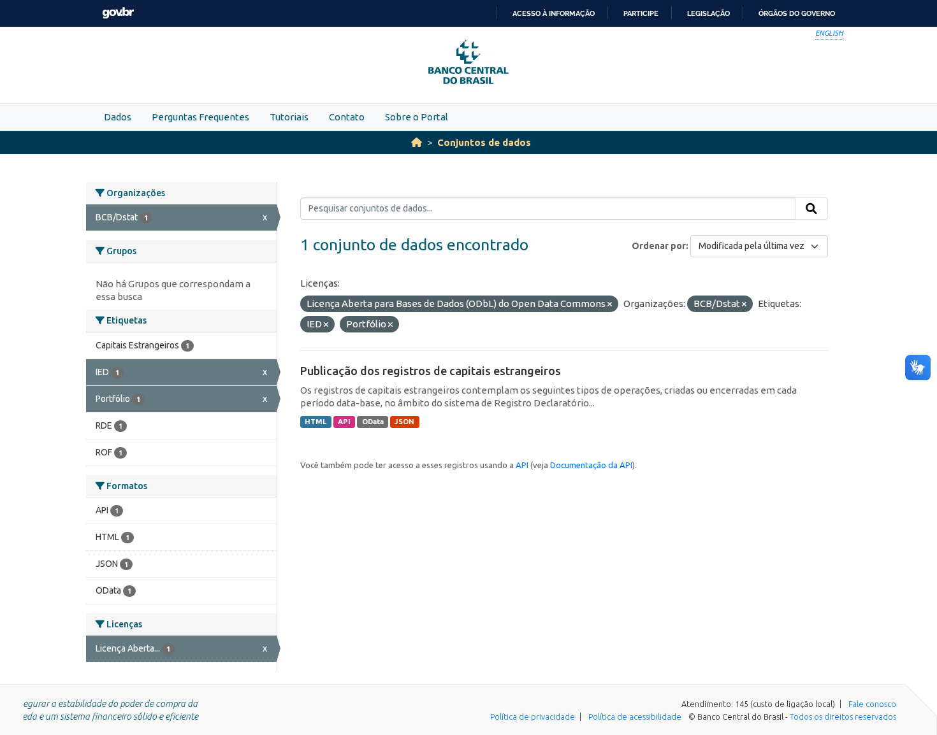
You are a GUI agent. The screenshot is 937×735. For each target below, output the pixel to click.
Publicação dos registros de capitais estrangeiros (430, 370)
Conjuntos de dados (484, 142)
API (344, 421)
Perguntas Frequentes (200, 116)
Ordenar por (659, 246)
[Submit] (811, 208)
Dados (117, 116)
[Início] (416, 142)
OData (373, 421)
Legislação (708, 13)
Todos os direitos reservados (843, 716)
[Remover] (609, 304)
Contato (347, 116)
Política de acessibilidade (634, 716)
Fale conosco (872, 703)
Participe (640, 13)
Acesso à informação (553, 13)
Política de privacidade (532, 716)
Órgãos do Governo (797, 13)
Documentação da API (591, 464)
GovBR (118, 13)
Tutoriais (289, 116)
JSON (404, 421)
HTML (315, 421)
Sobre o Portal (416, 116)
